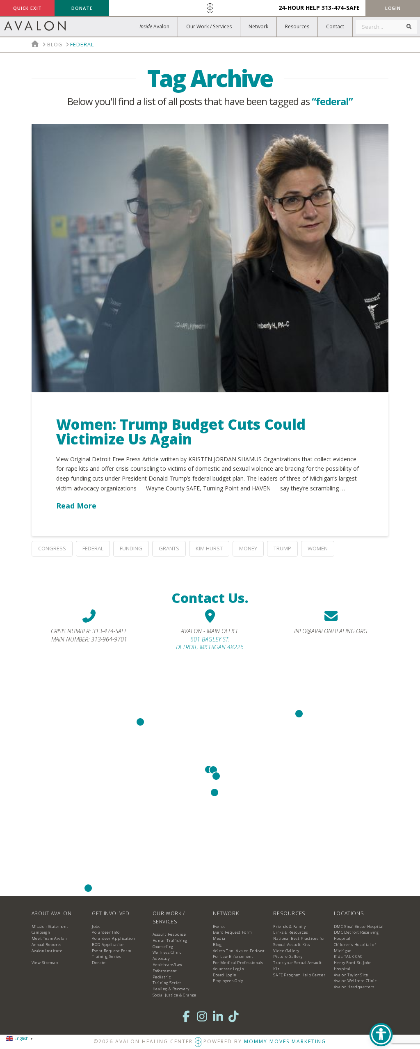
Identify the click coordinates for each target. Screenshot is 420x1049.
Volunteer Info (106, 932)
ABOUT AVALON (51, 913)
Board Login (224, 975)
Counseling (163, 946)
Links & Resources (290, 932)
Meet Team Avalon (49, 938)
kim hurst (209, 548)
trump (282, 548)
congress (52, 548)
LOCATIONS (349, 913)
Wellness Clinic (167, 952)
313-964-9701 (109, 639)
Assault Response (169, 934)
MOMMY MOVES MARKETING (285, 1041)
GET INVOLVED (110, 913)
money (248, 548)
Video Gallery (286, 950)
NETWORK (226, 913)
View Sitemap (45, 962)
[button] (392, 8)
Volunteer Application (113, 938)
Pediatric (162, 977)
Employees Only (228, 980)
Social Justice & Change (174, 995)
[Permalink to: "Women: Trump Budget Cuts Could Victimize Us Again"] (210, 258)
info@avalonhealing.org (331, 631)
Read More (76, 506)
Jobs (96, 926)
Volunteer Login (228, 968)
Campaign (41, 932)
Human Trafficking (170, 940)
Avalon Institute (47, 950)
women (318, 548)
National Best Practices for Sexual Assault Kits (299, 941)
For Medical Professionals (238, 962)
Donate (99, 962)
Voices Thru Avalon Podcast (239, 950)
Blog (217, 944)
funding (131, 548)
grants (169, 548)
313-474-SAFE (341, 7)
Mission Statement (50, 926)
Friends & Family (289, 926)
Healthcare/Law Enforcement (168, 967)
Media (219, 938)
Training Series (106, 956)
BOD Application (108, 944)
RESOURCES (289, 913)
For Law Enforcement (233, 956)
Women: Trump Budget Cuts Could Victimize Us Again (181, 432)
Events (219, 926)
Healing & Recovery (171, 989)
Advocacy (161, 958)
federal (92, 548)
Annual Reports (47, 944)
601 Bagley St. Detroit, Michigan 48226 (210, 643)
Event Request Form (111, 950)
